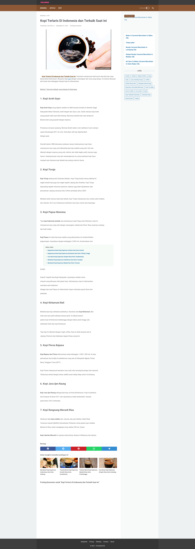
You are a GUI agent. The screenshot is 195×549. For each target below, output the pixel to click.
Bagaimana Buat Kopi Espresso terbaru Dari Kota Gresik (66, 250)
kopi (69, 79)
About (112, 542)
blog (149, 76)
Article (52, 8)
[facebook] (48, 449)
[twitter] (63, 449)
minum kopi (129, 98)
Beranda (43, 8)
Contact (105, 542)
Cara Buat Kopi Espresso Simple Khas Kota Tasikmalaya (66, 257)
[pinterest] (78, 449)
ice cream (139, 91)
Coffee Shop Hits (130, 83)
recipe (137, 98)
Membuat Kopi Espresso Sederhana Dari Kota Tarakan (65, 260)
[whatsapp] (94, 449)
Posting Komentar (75, 26)
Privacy (91, 542)
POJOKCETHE (100, 546)
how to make (150, 87)
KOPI (60, 8)
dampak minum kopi (144, 83)
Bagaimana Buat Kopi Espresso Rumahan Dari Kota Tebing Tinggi (69, 253)
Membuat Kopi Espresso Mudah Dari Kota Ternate (64, 263)
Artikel (134, 76)
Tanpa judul (130, 43)
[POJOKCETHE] (46, 2)
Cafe (126, 80)
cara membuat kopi (137, 80)
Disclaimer (84, 542)
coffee (147, 80)
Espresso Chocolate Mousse (134, 87)
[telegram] (109, 449)
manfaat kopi (146, 95)
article (127, 76)
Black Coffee (142, 76)
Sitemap (98, 542)
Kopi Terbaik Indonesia (132, 95)
